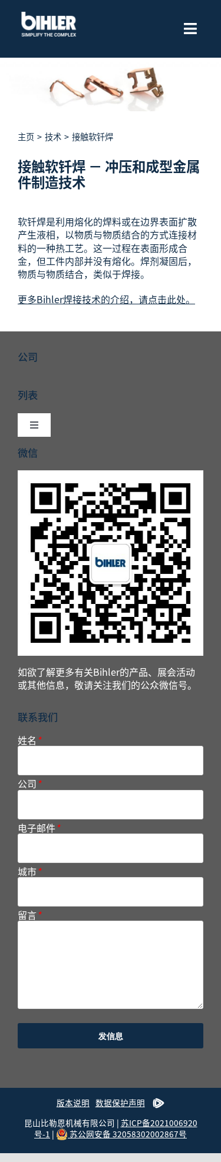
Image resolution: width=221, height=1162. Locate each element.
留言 (29, 915)
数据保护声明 (120, 1102)
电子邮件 (39, 828)
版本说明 (73, 1102)
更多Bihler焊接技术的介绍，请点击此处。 (106, 299)
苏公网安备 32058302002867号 (127, 1134)
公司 (29, 783)
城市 (29, 871)
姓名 (29, 740)
